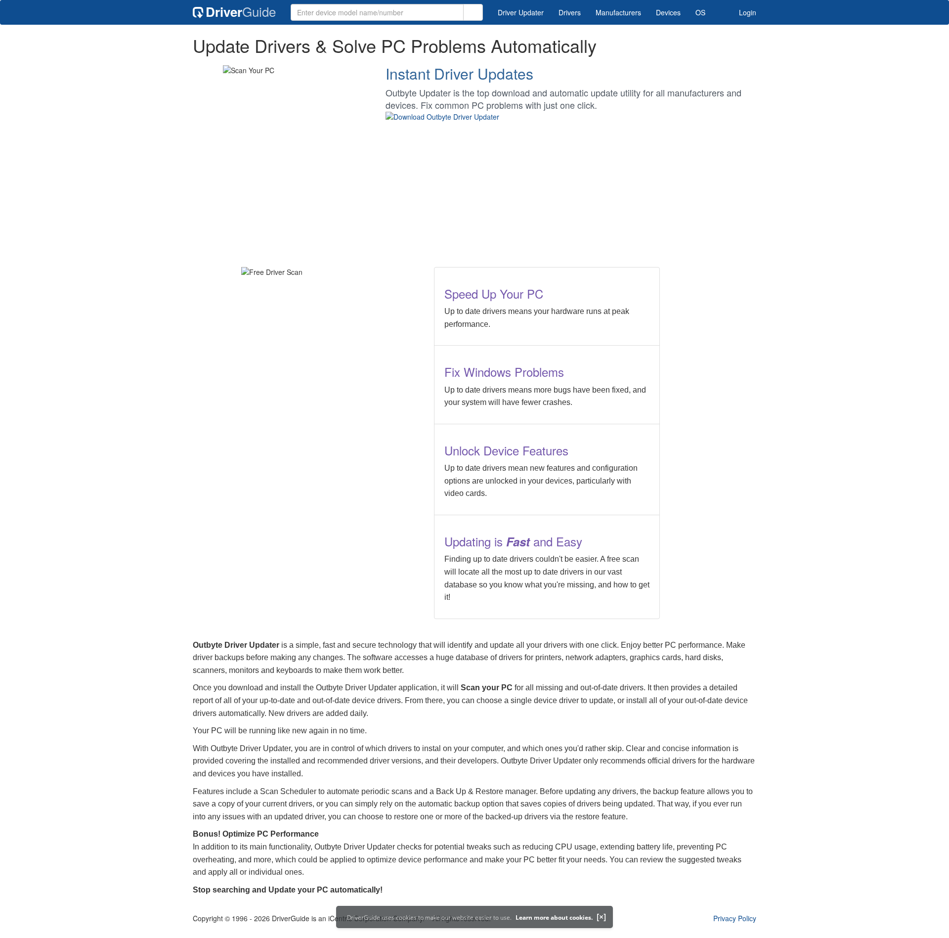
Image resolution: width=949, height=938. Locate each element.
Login (746, 12)
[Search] (473, 12)
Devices (668, 12)
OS (700, 12)
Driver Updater (521, 12)
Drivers (570, 12)
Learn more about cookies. (554, 917)
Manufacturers (618, 12)
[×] (601, 916)
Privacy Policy (734, 918)
